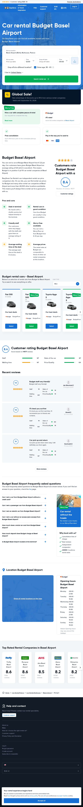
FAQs (4, 728)
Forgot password (8, 748)
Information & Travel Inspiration (22, 7)
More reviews (41, 469)
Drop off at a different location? (19, 67)
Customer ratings (67, 194)
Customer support (43, 7)
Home (7, 693)
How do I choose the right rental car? (14, 731)
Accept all (41, 800)
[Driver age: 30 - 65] (35, 67)
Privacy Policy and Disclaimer (12, 736)
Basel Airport (69, 120)
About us (5, 725)
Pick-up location (11, 51)
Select (11, 326)
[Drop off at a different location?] (6, 67)
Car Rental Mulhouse (33, 693)
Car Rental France (18, 693)
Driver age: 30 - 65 (44, 67)
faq (30, 489)
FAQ (35, 8)
